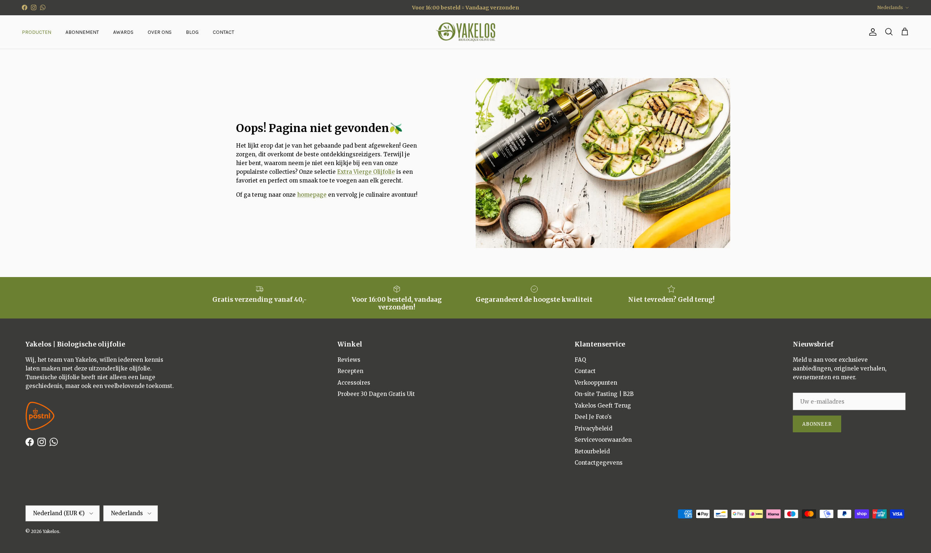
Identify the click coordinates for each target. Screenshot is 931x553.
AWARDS (123, 32)
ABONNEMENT (82, 32)
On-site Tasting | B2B (604, 393)
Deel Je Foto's (593, 416)
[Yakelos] (466, 32)
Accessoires (353, 382)
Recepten (350, 371)
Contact (585, 371)
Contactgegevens (599, 462)
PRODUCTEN (36, 32)
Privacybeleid (593, 428)
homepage (312, 194)
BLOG (192, 32)
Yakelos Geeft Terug (603, 405)
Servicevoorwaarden (603, 439)
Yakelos (51, 531)
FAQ (580, 359)
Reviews (348, 359)
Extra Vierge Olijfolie (366, 171)
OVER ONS (160, 32)
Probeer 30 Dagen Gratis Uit (376, 393)
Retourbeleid (592, 451)
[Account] (871, 32)
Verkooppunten (596, 382)
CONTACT (223, 32)
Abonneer (817, 424)
